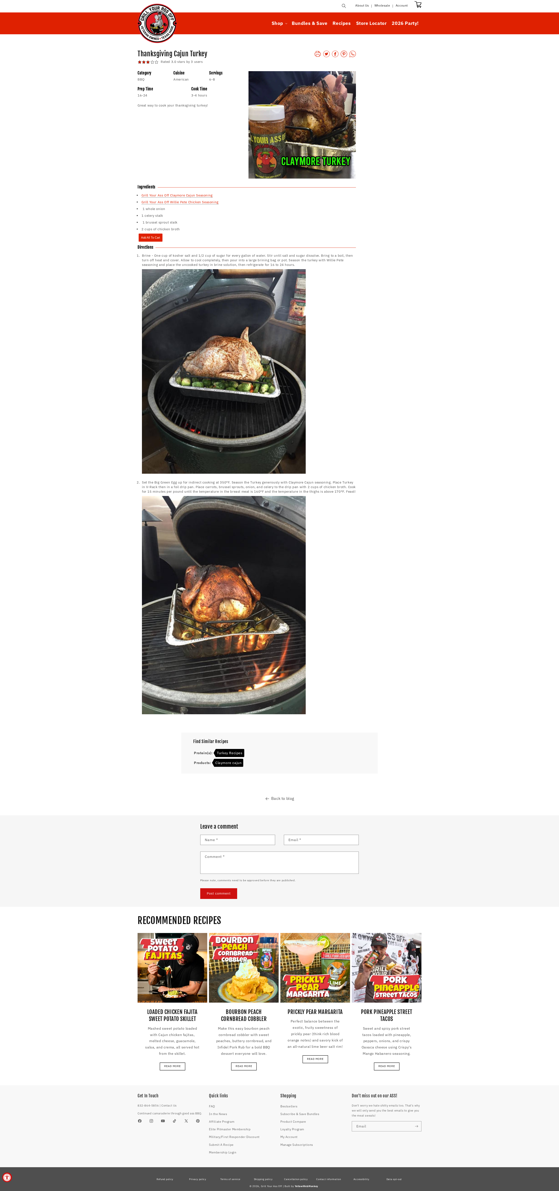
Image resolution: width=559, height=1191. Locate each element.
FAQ (212, 1106)
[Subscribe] (416, 1126)
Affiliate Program (221, 1122)
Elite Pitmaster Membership (230, 1129)
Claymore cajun (228, 763)
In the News (218, 1114)
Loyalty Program (292, 1129)
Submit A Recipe (221, 1145)
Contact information (328, 1179)
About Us (362, 5)
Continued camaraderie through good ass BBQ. (170, 1113)
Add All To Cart (150, 237)
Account (402, 5)
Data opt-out (394, 1179)
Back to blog (282, 798)
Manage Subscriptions (296, 1145)
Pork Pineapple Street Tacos (386, 1015)
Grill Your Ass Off (271, 1186)
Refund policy (165, 1179)
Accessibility (361, 1179)
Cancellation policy (295, 1179)
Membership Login (222, 1152)
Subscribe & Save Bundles (299, 1114)
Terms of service (230, 1179)
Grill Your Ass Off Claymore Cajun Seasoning (177, 195)
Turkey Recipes (229, 753)
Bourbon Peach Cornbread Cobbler (244, 1015)
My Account (289, 1137)
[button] (344, 6)
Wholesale (382, 5)
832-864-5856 (148, 1105)
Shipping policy (263, 1179)
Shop (277, 23)
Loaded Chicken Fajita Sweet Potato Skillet (172, 1015)
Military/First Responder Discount (234, 1137)
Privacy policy (197, 1179)
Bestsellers (289, 1106)
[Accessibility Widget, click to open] (7, 1177)
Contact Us (169, 1105)
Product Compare (293, 1122)
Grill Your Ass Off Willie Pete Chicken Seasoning (180, 202)
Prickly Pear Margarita (315, 1012)
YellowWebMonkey (306, 1186)
